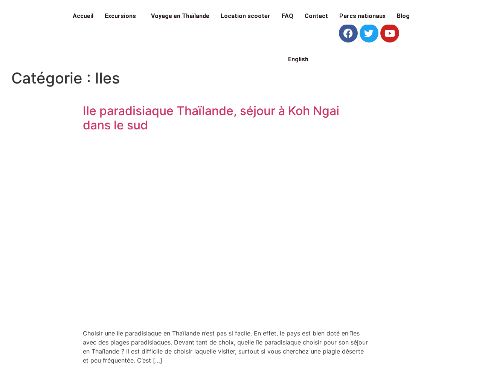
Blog (403, 16)
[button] (122, 16)
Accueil (83, 16)
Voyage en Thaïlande (180, 16)
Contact (316, 16)
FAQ (287, 16)
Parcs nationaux (362, 16)
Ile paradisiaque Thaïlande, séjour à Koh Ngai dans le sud (211, 117)
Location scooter (245, 16)
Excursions (120, 16)
